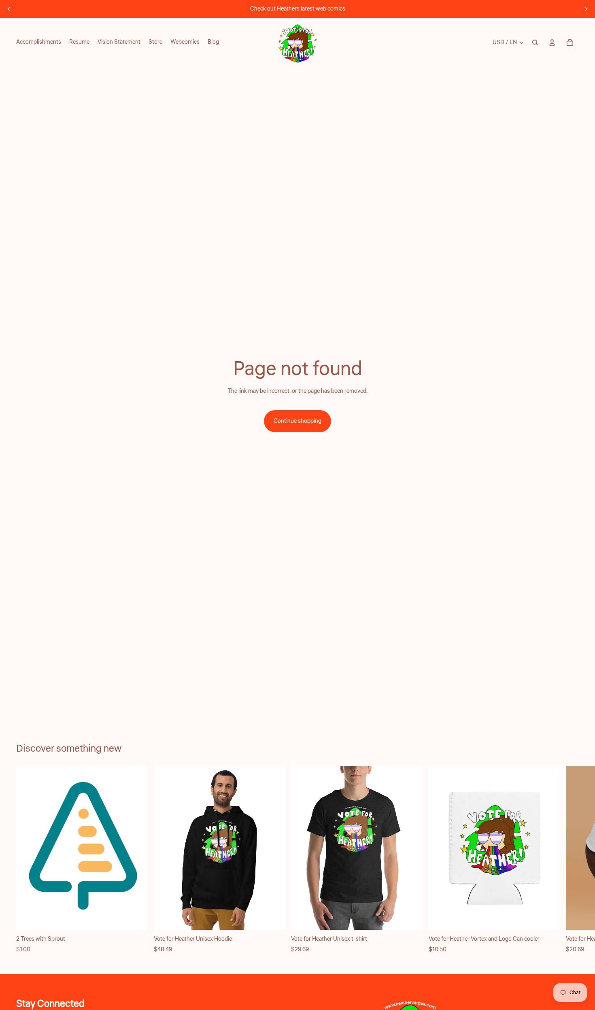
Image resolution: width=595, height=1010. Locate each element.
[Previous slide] (9, 9)
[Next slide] (586, 9)
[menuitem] (38, 42)
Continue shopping (297, 421)
